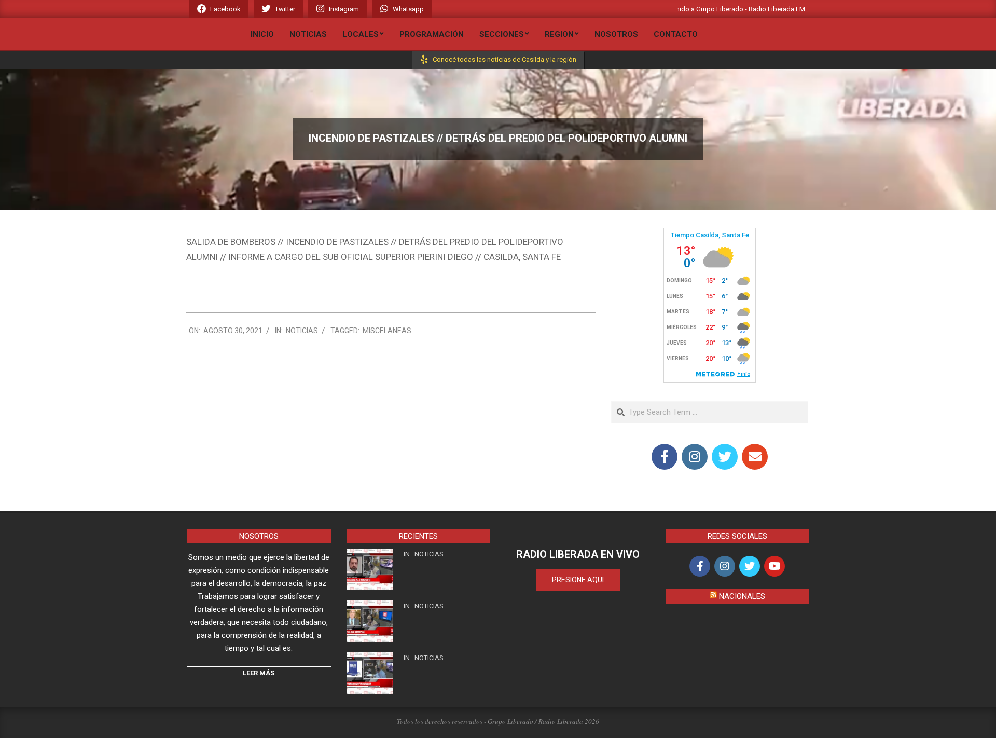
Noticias (302, 330)
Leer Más (258, 673)
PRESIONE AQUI (578, 580)
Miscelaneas (387, 330)
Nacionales (742, 596)
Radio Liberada (560, 721)
